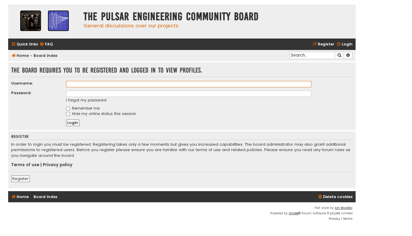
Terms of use (25, 165)
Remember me (85, 108)
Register (20, 179)
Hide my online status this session (103, 113)
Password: (21, 92)
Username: (22, 83)
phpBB (294, 213)
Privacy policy (57, 165)
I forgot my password (86, 100)
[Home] (44, 21)
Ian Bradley (344, 208)
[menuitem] (46, 44)
